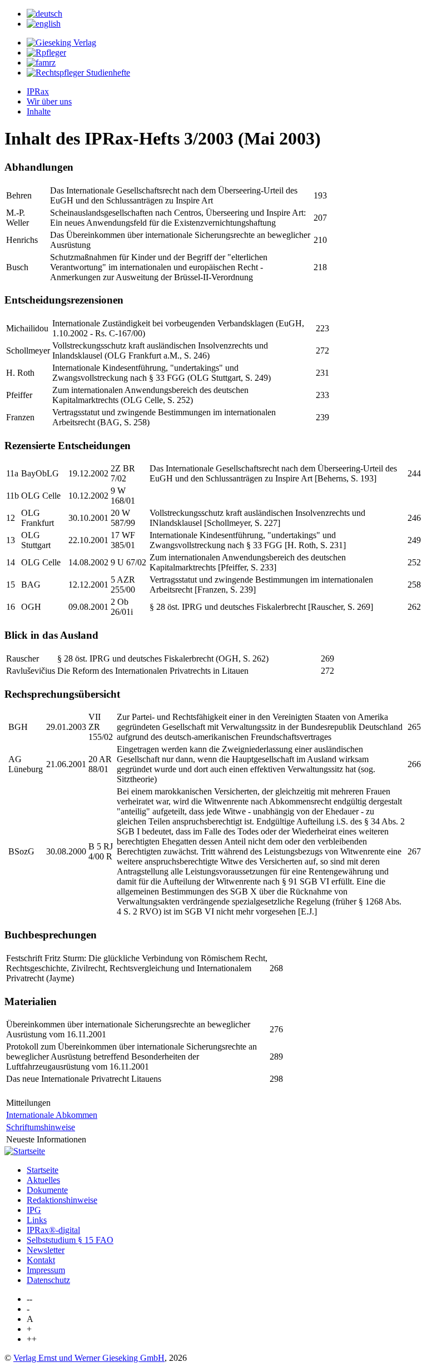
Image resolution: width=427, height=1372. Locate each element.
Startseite (42, 1170)
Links (37, 1220)
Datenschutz (48, 1280)
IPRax (38, 91)
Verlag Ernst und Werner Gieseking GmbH (89, 1358)
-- (29, 1299)
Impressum (46, 1270)
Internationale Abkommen (51, 1115)
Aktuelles (43, 1180)
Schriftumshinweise (40, 1127)
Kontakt (41, 1260)
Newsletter (45, 1250)
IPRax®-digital (53, 1230)
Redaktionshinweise (62, 1200)
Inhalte (39, 111)
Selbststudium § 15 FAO (70, 1240)
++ (32, 1339)
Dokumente (47, 1190)
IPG (34, 1210)
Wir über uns (49, 101)
